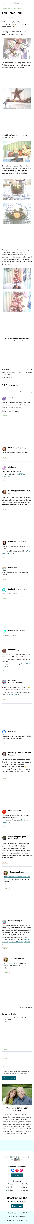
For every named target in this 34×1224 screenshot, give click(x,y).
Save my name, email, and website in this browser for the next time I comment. (17, 1072)
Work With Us (22, 1213)
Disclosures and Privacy (17, 1216)
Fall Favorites (17, 8)
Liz (4, 17)
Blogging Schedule (25, 371)
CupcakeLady (15, 872)
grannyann (12, 811)
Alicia (10, 467)
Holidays (9, 8)
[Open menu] (30, 2)
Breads (10, 1184)
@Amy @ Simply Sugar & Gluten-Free (17, 877)
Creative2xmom (14, 631)
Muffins (25, 1190)
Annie (10, 398)
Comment (6, 1021)
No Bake (10, 1190)
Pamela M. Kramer (15, 542)
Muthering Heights (15, 448)
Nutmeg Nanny (14, 921)
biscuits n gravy (11, 694)
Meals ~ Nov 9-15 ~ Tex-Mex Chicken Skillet (8, 373)
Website (6, 1066)
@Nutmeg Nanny (9, 963)
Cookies (10, 1187)
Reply (5, 415)
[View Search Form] (3, 2)
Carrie (10, 731)
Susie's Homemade (15, 589)
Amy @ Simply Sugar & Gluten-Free (17, 838)
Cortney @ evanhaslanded (19, 491)
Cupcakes (25, 1184)
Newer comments (26, 392)
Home (4, 8)
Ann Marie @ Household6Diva (15, 682)
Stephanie (12, 650)
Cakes (25, 1187)
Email (5, 1058)
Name (5, 1050)
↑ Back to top (11, 1213)
